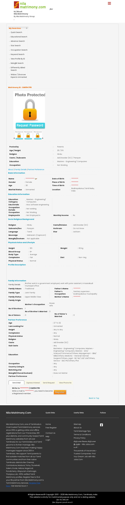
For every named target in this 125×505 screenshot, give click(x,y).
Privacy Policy (79, 438)
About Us (78, 427)
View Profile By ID (18, 59)
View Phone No (65, 383)
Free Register (51, 427)
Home (48, 424)
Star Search (16, 45)
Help (47, 436)
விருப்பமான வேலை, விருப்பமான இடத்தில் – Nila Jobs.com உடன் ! (85, 444)
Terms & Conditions (82, 434)
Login (48, 440)
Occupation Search (19, 50)
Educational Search (19, 36)
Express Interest (33, 383)
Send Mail (16, 383)
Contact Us (50, 433)
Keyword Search (17, 54)
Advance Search (18, 41)
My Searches (15, 28)
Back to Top (94, 398)
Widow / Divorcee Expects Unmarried (19, 75)
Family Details (20, 169)
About (10, 169)
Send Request (49, 383)
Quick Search (16, 32)
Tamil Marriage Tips (82, 431)
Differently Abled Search (18, 68)
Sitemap (77, 424)
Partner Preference (36, 169)
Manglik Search (17, 63)
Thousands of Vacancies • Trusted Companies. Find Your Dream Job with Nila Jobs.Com (85, 455)
